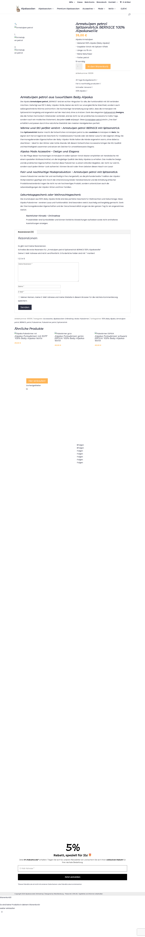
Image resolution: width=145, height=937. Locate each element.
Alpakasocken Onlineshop (63, 319)
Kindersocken (32, 578)
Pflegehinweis (97, 616)
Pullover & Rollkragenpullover (39, 735)
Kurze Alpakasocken (68, 546)
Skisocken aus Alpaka (68, 564)
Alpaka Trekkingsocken (69, 599)
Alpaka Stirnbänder (34, 788)
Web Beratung (59, 894)
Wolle (111, 9)
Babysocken (31, 560)
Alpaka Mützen (65, 757)
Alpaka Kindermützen (68, 774)
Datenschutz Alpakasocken (103, 757)
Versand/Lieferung (99, 686)
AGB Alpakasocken (99, 739)
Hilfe (71, 2)
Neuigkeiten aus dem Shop (103, 581)
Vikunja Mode (97, 529)
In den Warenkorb (98, 66)
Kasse (80, 2)
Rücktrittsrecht (98, 722)
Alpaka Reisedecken (35, 665)
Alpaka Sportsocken (35, 613)
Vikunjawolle (96, 511)
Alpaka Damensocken (36, 525)
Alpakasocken (45, 9)
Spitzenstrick (62, 322)
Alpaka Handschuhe (67, 792)
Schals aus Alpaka (99, 564)
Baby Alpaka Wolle (67, 704)
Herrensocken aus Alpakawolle (40, 595)
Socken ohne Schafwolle (69, 511)
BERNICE (23, 322)
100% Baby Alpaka (109, 319)
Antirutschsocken (66, 616)
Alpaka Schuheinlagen (36, 771)
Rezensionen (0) (26, 232)
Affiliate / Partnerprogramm (104, 651)
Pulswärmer (84, 319)
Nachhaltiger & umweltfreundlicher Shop (60, 366)
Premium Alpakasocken (68, 9)
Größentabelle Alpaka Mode (104, 599)
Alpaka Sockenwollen (68, 722)
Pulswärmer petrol (49, 322)
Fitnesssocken (32, 630)
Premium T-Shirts (99, 546)
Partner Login (97, 669)
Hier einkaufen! (37, 380)
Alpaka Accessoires (100, 493)
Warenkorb (101, 2)
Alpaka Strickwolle (67, 739)
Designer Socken (66, 651)
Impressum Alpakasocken (103, 774)
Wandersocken (65, 581)
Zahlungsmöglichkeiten (101, 704)
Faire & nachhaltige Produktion (105, 792)
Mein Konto (89, 2)
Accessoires (87, 9)
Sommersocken (66, 669)
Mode (100, 9)
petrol (29, 322)
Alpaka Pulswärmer (34, 700)
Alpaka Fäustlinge (66, 809)
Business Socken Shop (68, 634)
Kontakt (112, 2)
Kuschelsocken (65, 493)
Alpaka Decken (33, 648)
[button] (15, 24)
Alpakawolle (64, 686)
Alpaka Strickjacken (35, 718)
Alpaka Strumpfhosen (36, 542)
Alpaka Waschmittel (100, 634)
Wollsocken (64, 529)
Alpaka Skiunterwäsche (36, 753)
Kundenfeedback (99, 809)
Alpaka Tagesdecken (35, 683)
